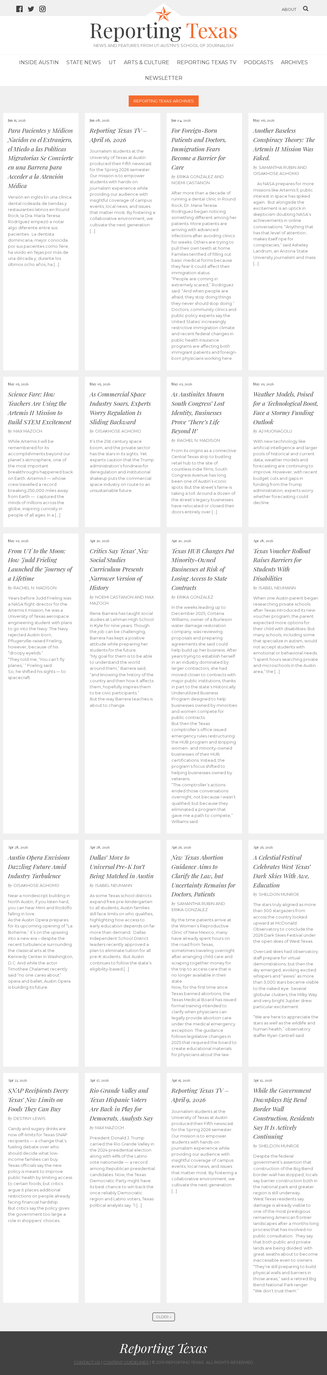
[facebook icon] (22, 9)
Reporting (163, 29)
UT (112, 62)
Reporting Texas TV (206, 62)
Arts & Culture (146, 62)
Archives (294, 62)
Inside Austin (39, 62)
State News (83, 62)
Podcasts (258, 62)
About (289, 9)
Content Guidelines (126, 1362)
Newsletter (163, 78)
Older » (163, 1317)
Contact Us (87, 1362)
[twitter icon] (33, 9)
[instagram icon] (45, 9)
